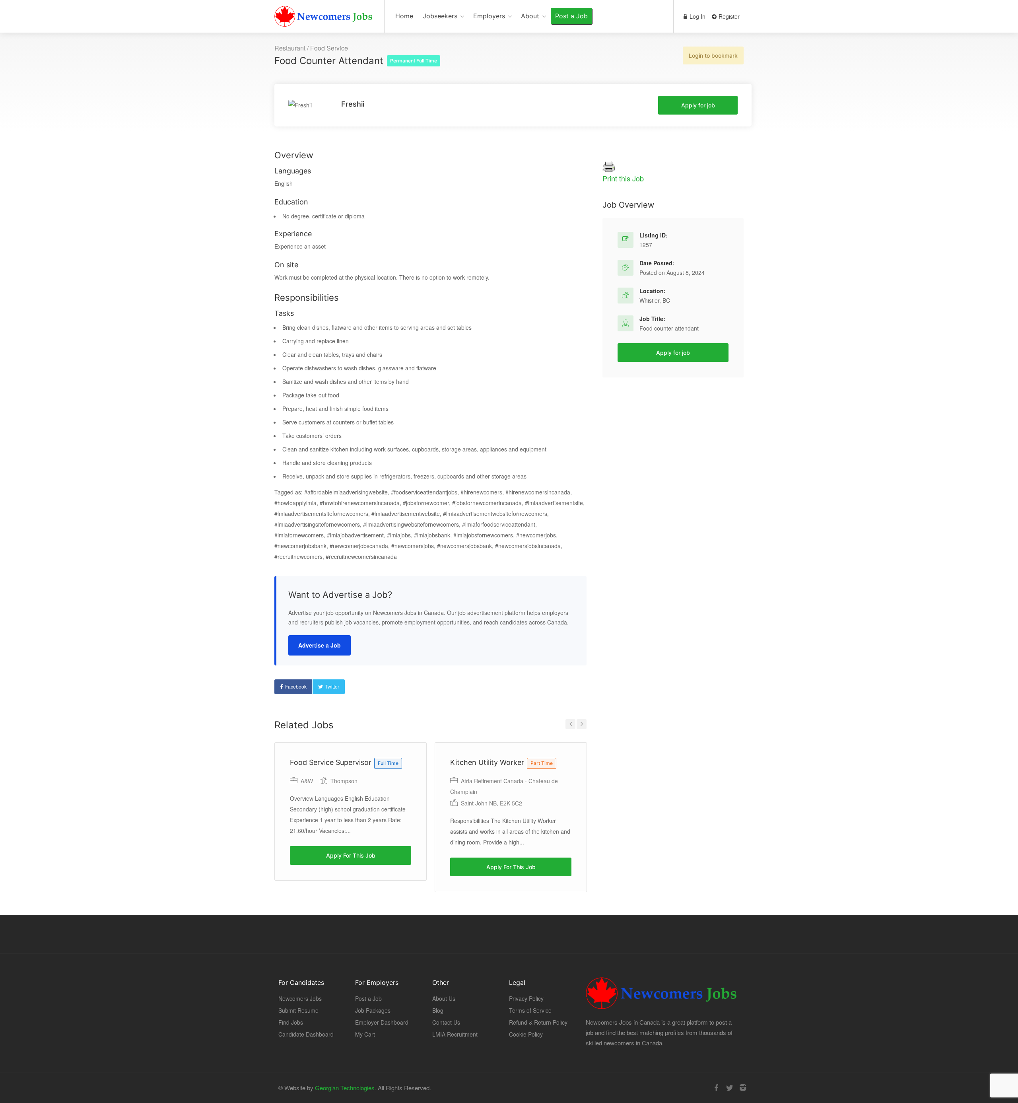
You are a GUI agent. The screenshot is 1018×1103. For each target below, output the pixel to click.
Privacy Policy (526, 998)
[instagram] (743, 1088)
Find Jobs (290, 1022)
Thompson (343, 781)
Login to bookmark (713, 55)
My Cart (365, 1034)
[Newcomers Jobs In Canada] (324, 18)
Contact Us (446, 1022)
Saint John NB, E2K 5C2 (491, 803)
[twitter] (729, 1088)
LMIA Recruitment (455, 1034)
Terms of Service (530, 1010)
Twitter (332, 686)
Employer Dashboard (381, 1022)
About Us (443, 998)
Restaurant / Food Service (311, 48)
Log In (696, 16)
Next (582, 724)
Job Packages (372, 1010)
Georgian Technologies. (345, 1088)
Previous (570, 724)
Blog (437, 1010)
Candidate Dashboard (306, 1034)
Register (728, 16)
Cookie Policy (526, 1034)
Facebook (296, 686)
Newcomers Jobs (300, 998)
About (530, 16)
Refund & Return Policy (538, 1022)
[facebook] (716, 1088)
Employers (489, 16)
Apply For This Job (350, 855)
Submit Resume (298, 1010)
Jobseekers (440, 16)
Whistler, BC (654, 300)
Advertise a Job (319, 645)
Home (404, 16)
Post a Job (571, 16)
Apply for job (698, 105)
